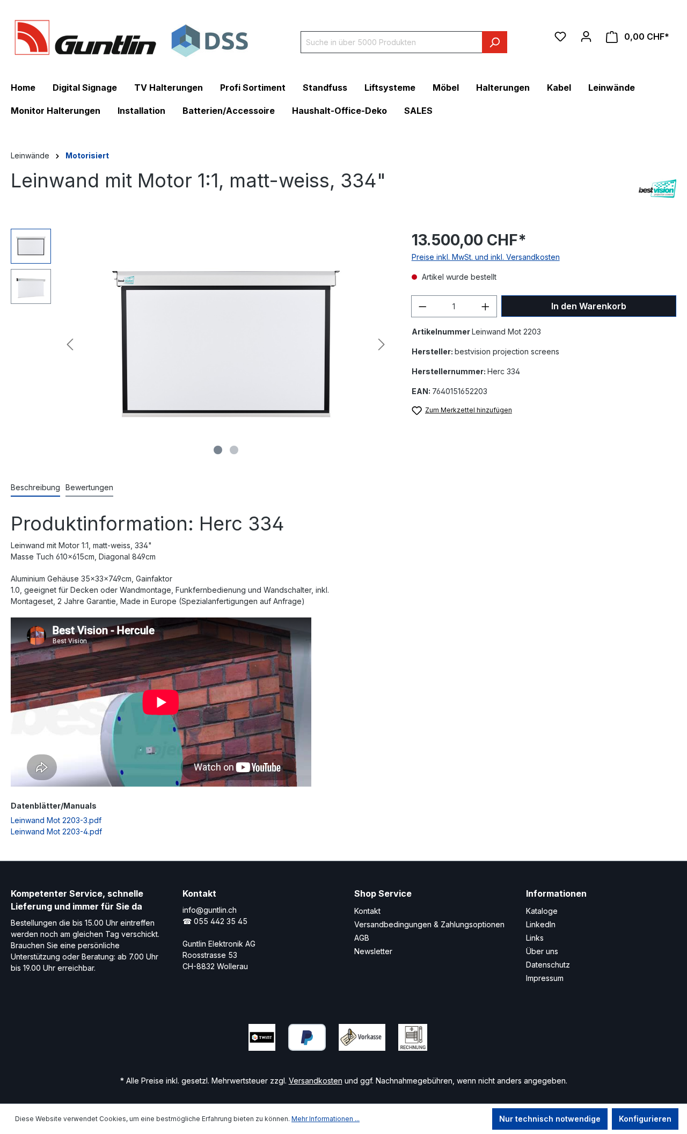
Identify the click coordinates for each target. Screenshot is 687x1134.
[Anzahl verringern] (422, 306)
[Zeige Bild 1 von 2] (218, 450)
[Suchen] (494, 42)
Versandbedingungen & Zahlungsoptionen (429, 924)
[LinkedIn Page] (475, 1034)
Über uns (542, 951)
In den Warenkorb (588, 306)
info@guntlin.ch (209, 909)
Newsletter (373, 951)
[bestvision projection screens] (657, 188)
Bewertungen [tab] (89, 487)
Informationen (556, 893)
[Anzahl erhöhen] (485, 306)
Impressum (545, 978)
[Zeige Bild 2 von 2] (234, 450)
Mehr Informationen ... (325, 1119)
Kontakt (367, 910)
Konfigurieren (645, 1118)
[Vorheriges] (70, 344)
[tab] (35, 488)
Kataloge (542, 910)
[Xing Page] (507, 1034)
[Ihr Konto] (586, 36)
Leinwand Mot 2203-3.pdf (56, 820)
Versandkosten (315, 1080)
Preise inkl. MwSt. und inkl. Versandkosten (486, 256)
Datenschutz (548, 964)
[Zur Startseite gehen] (131, 37)
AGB (361, 937)
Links (535, 937)
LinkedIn (541, 924)
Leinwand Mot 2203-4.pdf (56, 831)
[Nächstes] (382, 344)
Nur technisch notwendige (550, 1118)
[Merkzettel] (560, 36)
